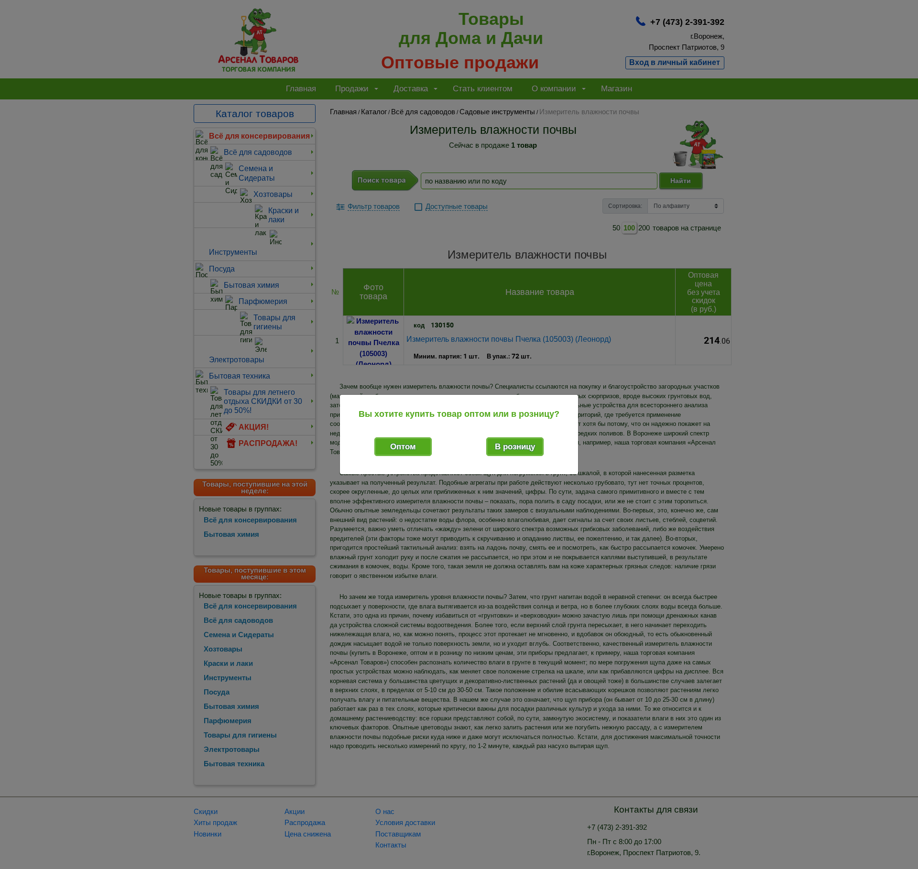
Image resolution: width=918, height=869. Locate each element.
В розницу (515, 446)
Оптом (403, 446)
